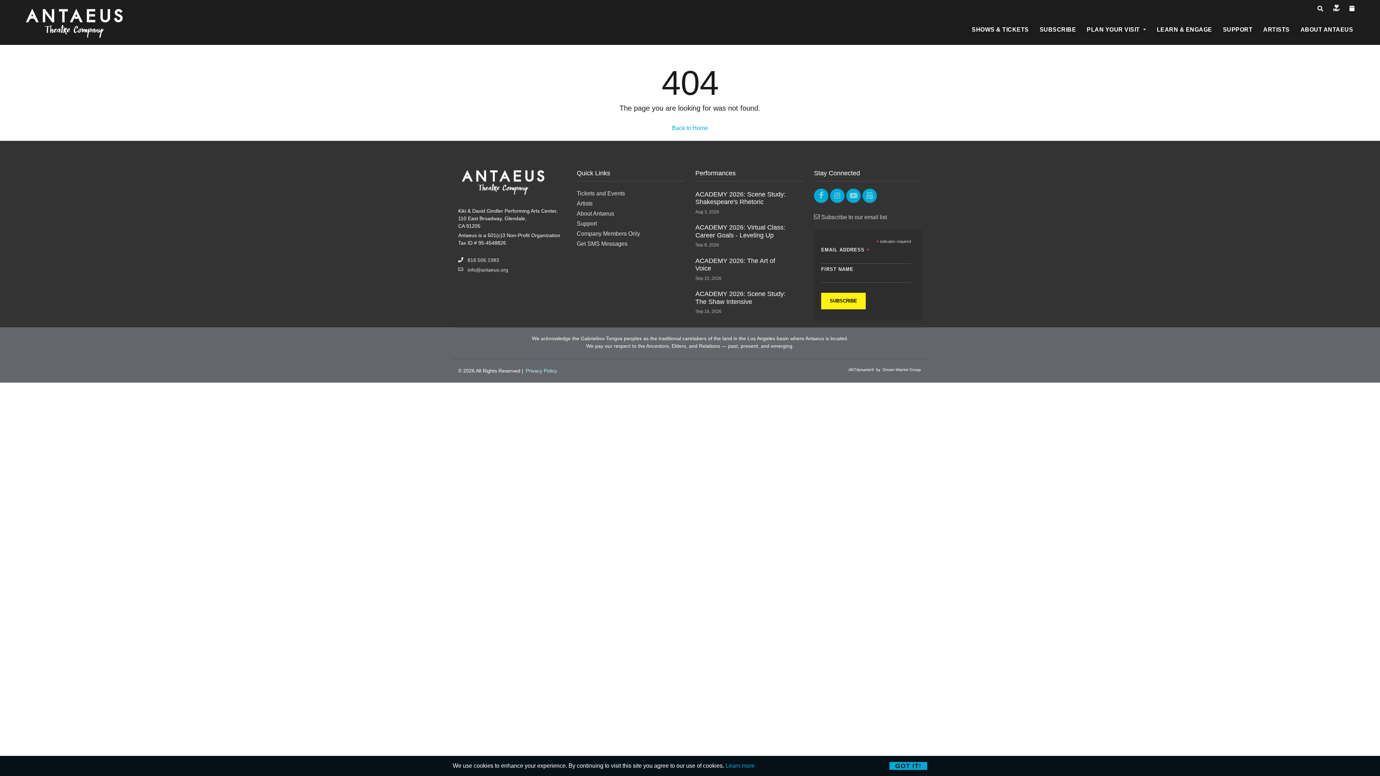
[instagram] (837, 196)
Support (587, 224)
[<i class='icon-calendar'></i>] (1352, 8)
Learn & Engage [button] (1184, 30)
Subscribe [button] (1058, 30)
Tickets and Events (601, 193)
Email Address (845, 250)
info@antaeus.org (488, 270)
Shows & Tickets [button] (1000, 30)
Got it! (908, 766)
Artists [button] (1276, 30)
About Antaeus (595, 214)
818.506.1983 (483, 260)
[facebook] (821, 196)
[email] (869, 196)
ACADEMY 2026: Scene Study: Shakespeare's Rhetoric (740, 198)
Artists (585, 203)
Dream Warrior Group (902, 370)
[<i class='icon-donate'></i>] (1336, 9)
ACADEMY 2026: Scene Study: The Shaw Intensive (740, 297)
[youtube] (853, 196)
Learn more (740, 766)
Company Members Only (608, 234)
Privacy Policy (541, 371)
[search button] (1320, 9)
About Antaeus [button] (1327, 30)
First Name (837, 269)
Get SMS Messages (602, 244)
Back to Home (690, 128)
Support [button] (1238, 30)
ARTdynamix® (861, 370)
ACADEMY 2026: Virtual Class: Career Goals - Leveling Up (740, 231)
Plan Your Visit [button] (1114, 30)
